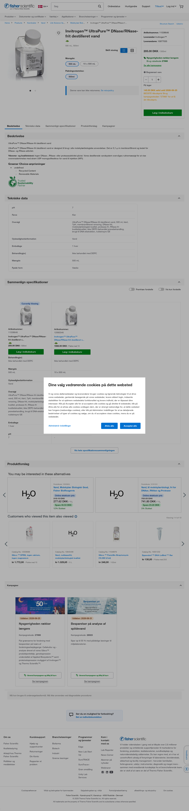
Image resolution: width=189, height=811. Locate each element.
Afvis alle (109, 426)
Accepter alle (130, 426)
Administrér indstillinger (60, 425)
